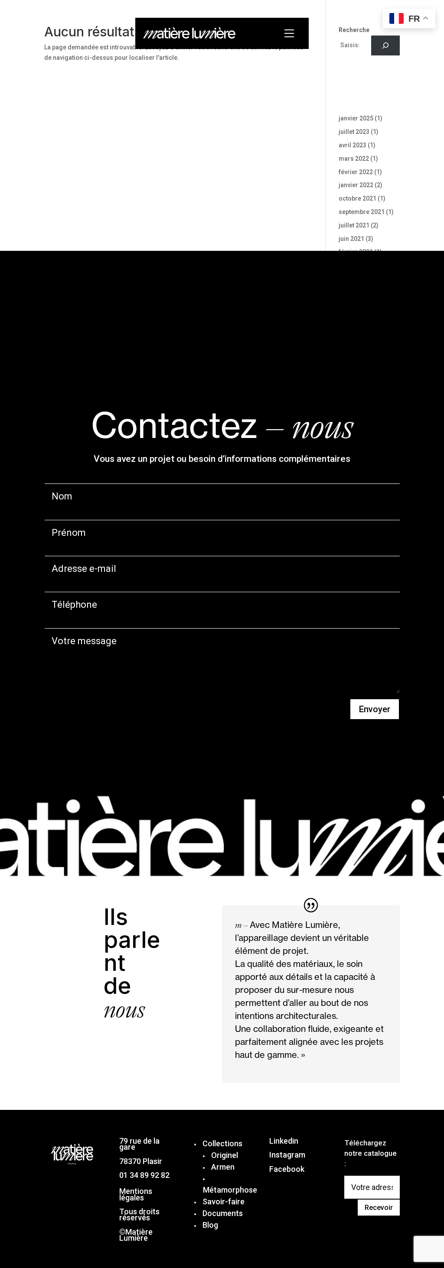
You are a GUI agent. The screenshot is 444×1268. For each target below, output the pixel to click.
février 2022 (356, 172)
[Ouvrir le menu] (291, 33)
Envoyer (374, 709)
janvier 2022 (356, 185)
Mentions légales (135, 1194)
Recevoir (379, 1207)
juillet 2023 (354, 131)
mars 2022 (354, 158)
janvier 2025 (356, 118)
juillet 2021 (354, 225)
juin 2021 (351, 238)
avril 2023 (352, 145)
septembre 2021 (362, 211)
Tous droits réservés (139, 1214)
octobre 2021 (357, 198)
